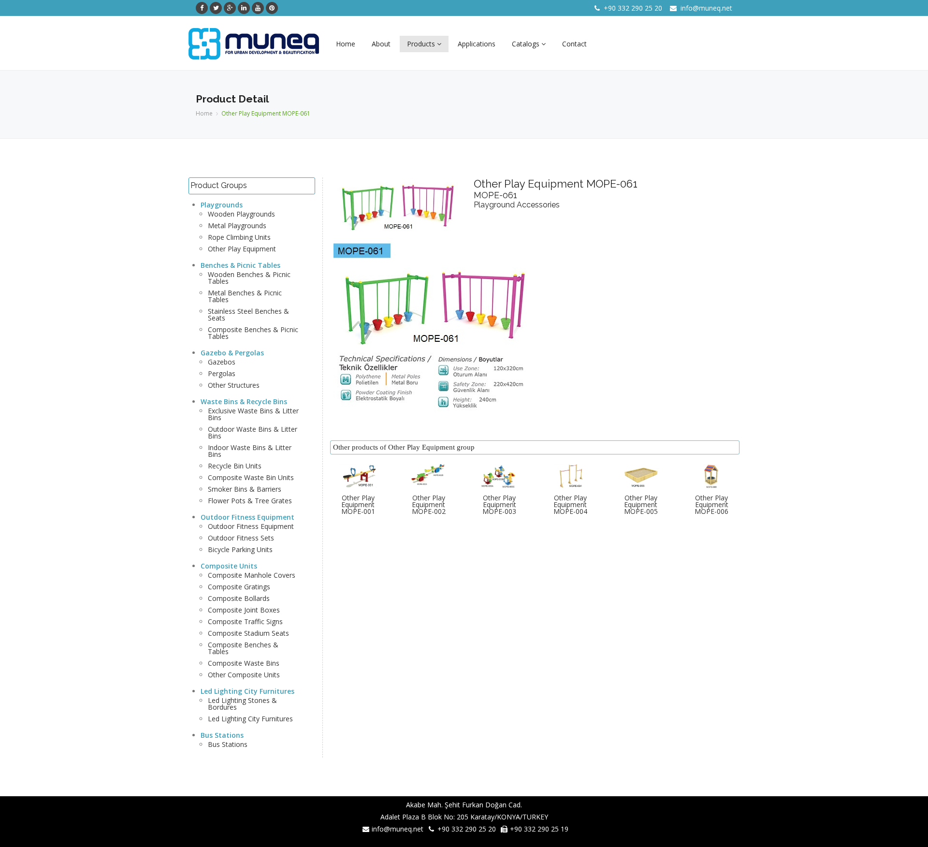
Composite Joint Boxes (244, 609)
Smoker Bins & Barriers (244, 489)
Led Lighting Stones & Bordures (242, 704)
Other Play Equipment (242, 248)
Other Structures (234, 385)
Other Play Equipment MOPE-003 (499, 504)
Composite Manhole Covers (251, 575)
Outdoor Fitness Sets (241, 537)
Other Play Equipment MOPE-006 (711, 504)
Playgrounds (222, 204)
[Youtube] (258, 8)
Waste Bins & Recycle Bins (244, 401)
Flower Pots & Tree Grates (250, 500)
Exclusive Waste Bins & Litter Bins (253, 414)
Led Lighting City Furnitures (247, 691)
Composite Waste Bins (243, 663)
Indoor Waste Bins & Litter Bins (249, 451)
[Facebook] (202, 8)
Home (345, 43)
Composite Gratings (239, 586)
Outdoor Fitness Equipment (247, 517)
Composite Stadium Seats (248, 633)
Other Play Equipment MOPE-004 (570, 504)
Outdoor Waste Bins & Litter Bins (252, 432)
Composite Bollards (239, 598)
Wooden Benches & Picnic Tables (249, 278)
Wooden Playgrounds (241, 214)
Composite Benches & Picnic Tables (253, 333)
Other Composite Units (244, 674)
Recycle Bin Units (234, 465)
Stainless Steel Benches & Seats (248, 314)
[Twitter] (216, 8)
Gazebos (221, 361)
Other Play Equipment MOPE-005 (641, 504)
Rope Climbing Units (239, 237)
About (381, 43)
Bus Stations (222, 735)
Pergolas (221, 373)
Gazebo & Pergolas (232, 352)
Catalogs (526, 43)
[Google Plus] (230, 8)
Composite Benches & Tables (243, 648)
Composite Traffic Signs (245, 621)
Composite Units (229, 565)
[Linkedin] (244, 8)
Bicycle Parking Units (240, 549)
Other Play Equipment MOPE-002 (429, 504)
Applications (476, 43)
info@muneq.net (706, 8)
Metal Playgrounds (237, 225)
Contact (574, 43)
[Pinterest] (272, 8)
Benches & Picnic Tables (240, 265)
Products (422, 43)
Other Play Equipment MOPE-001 (358, 504)
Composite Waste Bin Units (251, 477)
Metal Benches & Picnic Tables (245, 296)
